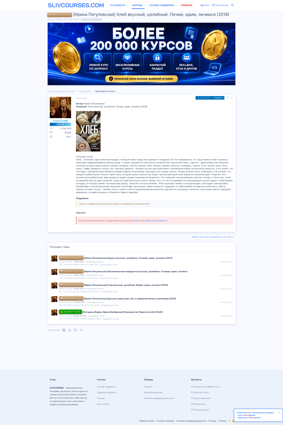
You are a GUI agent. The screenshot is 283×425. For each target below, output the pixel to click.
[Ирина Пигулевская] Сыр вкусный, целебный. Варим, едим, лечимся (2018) (126, 285)
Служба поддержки (106, 386)
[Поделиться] (228, 97)
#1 (232, 98)
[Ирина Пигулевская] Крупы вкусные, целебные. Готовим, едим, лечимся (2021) (128, 258)
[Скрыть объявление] (278, 413)
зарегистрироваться (156, 220)
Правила (148, 386)
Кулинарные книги (94, 261)
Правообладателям (153, 392)
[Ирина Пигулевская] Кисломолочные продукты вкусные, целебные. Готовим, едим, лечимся (136, 271)
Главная (222, 421)
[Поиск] (232, 5)
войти (137, 220)
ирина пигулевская (92, 19)
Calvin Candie (56, 19)
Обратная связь (146, 421)
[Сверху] (229, 421)
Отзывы (100, 398)
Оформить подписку (106, 392)
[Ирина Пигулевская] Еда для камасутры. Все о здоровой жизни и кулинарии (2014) (130, 298)
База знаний (103, 404)
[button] (128, 5)
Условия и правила (165, 421)
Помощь (212, 421)
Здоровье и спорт (96, 316)
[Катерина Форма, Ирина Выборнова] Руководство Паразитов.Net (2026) (123, 312)
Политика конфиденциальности (191, 421)
